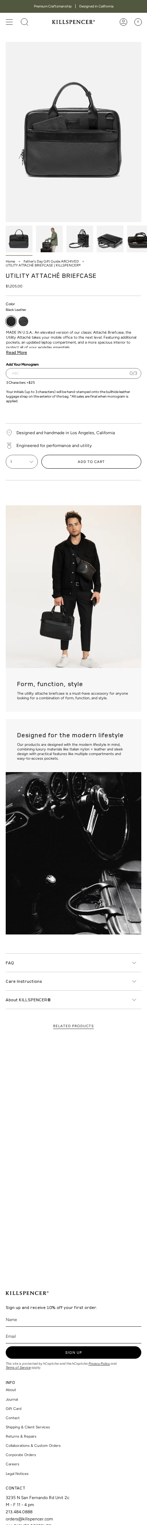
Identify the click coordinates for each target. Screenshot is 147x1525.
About (11, 1389)
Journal (12, 1399)
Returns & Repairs (21, 1436)
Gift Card (13, 1408)
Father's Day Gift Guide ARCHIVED (51, 261)
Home (10, 261)
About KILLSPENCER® (28, 999)
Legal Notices (17, 1473)
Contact (13, 1418)
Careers (12, 1464)
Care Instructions (24, 981)
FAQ (10, 962)
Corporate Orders (21, 1455)
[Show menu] (9, 22)
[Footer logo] (27, 1293)
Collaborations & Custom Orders (33, 1445)
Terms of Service (18, 1367)
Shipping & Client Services (28, 1427)
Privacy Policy (99, 1363)
